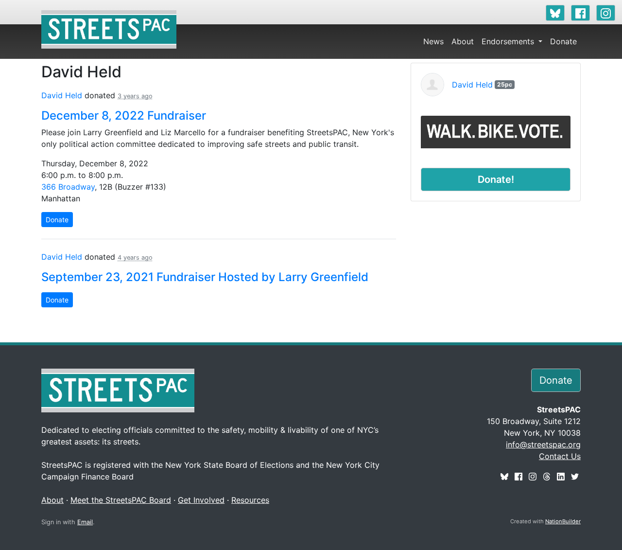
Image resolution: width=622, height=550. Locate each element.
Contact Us (560, 456)
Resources (250, 500)
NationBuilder (563, 521)
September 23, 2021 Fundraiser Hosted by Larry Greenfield (204, 277)
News (433, 41)
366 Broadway (68, 187)
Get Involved (201, 500)
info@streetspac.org (543, 444)
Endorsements (509, 41)
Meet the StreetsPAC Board (120, 500)
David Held (61, 95)
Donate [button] (555, 380)
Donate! (496, 179)
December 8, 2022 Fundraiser (123, 115)
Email (85, 522)
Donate (563, 41)
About (462, 41)
